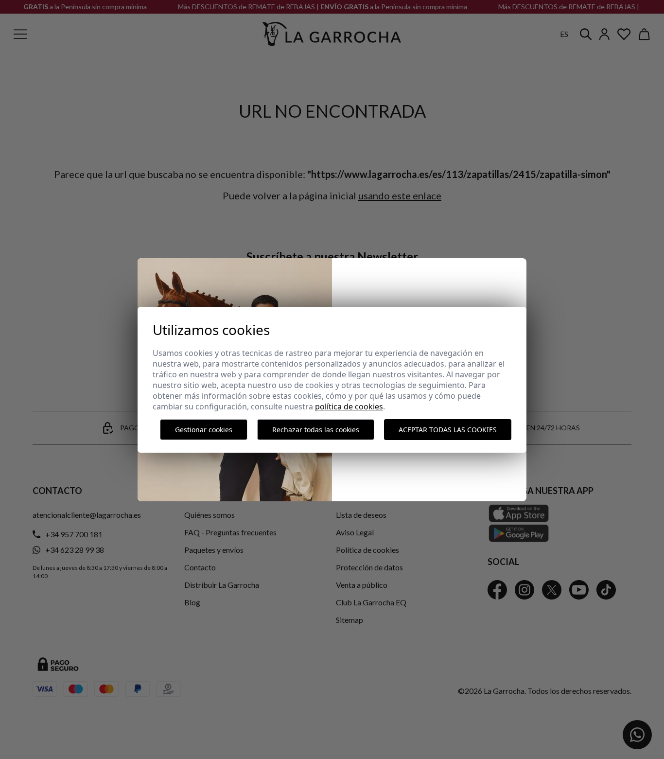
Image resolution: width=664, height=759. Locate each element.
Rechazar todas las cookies (315, 429)
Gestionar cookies (203, 429)
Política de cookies (349, 406)
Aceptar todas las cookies (448, 429)
